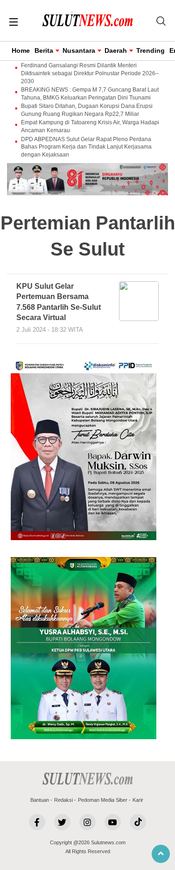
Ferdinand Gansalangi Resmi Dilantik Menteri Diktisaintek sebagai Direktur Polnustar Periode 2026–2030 (90, 73)
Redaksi (63, 800)
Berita (44, 50)
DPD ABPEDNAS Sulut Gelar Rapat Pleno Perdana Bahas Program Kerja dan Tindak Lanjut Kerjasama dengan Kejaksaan (86, 147)
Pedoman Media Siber (102, 800)
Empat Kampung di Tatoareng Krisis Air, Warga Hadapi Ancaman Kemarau (90, 126)
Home (21, 50)
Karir (138, 800)
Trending (150, 50)
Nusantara (79, 50)
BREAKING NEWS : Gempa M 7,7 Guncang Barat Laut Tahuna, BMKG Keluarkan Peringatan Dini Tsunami (90, 93)
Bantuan (39, 800)
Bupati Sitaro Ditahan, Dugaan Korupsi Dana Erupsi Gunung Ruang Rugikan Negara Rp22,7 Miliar (87, 110)
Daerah (116, 50)
